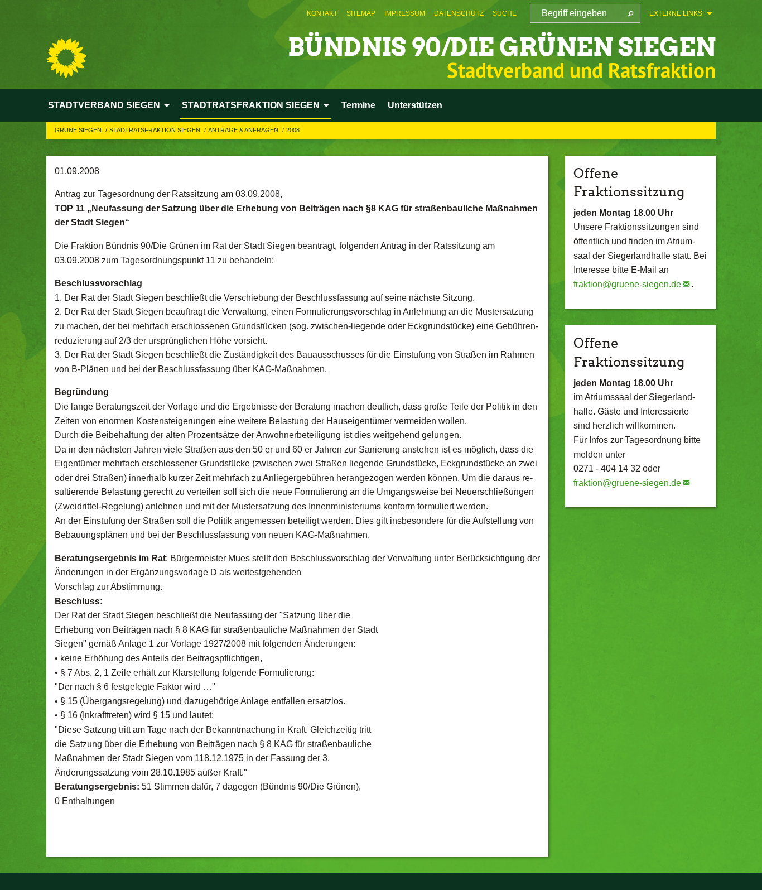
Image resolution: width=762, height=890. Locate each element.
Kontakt (322, 13)
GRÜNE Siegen (79, 130)
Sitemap (360, 13)
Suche (505, 13)
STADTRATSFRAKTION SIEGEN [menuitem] (251, 105)
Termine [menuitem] (358, 105)
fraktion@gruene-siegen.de (627, 284)
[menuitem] (322, 13)
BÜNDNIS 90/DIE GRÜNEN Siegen (502, 47)
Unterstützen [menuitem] (415, 105)
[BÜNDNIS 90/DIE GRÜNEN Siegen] (66, 58)
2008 (293, 130)
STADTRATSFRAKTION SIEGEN (155, 130)
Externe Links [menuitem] (675, 13)
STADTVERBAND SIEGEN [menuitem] (104, 105)
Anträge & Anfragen (244, 130)
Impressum (404, 13)
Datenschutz (459, 13)
